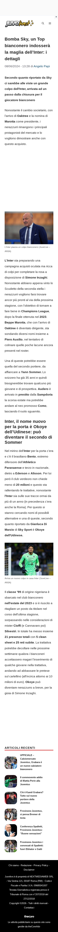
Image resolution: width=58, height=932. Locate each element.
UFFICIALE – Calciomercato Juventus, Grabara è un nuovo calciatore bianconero (31, 762)
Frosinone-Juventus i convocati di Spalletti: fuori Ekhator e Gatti (31, 845)
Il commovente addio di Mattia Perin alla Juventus (31, 781)
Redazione (26, 865)
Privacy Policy (41, 865)
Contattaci (29, 907)
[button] (42, 23)
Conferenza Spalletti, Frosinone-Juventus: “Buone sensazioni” (31, 830)
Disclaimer (29, 869)
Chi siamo (14, 865)
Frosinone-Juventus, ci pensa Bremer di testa (31, 814)
